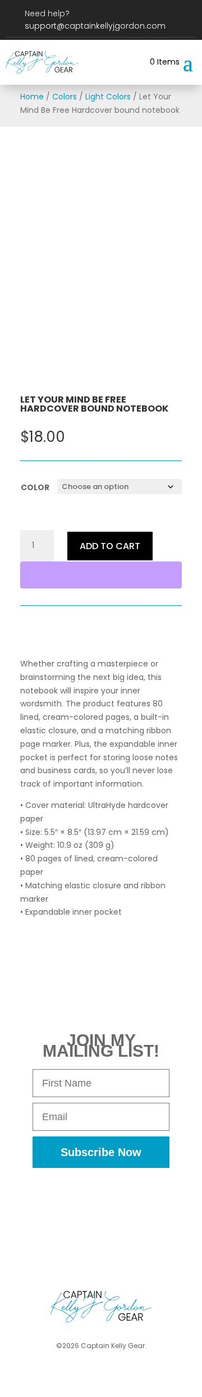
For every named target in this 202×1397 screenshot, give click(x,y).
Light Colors (108, 96)
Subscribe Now (101, 1152)
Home (32, 96)
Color (35, 487)
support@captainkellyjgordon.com (95, 25)
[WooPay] (101, 574)
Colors (64, 96)
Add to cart (110, 546)
